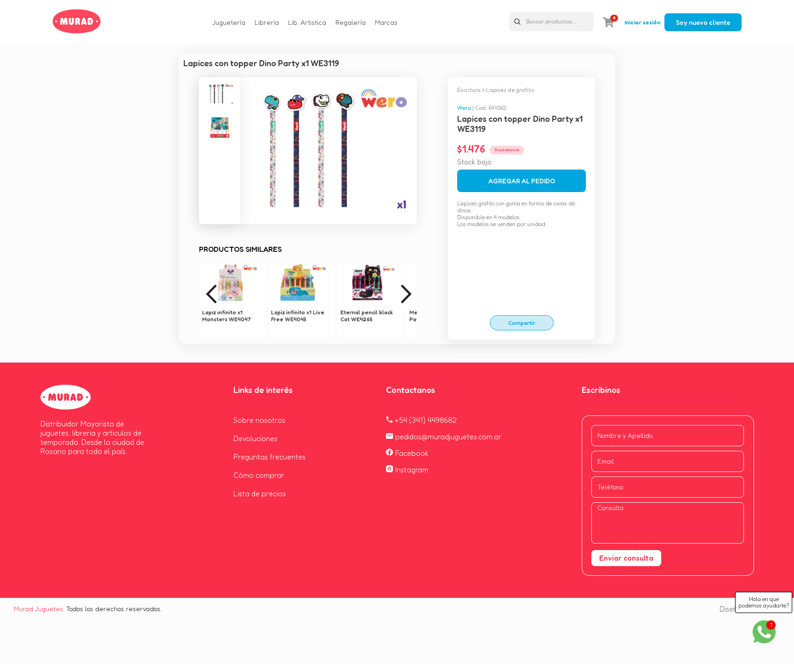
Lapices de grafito (510, 89)
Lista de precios (259, 493)
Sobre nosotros (259, 420)
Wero (464, 107)
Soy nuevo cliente (703, 22)
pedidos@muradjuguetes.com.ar (447, 436)
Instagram (410, 469)
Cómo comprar (258, 475)
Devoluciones (255, 438)
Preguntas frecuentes (269, 456)
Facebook (411, 453)
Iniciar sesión (642, 22)
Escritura (469, 89)
